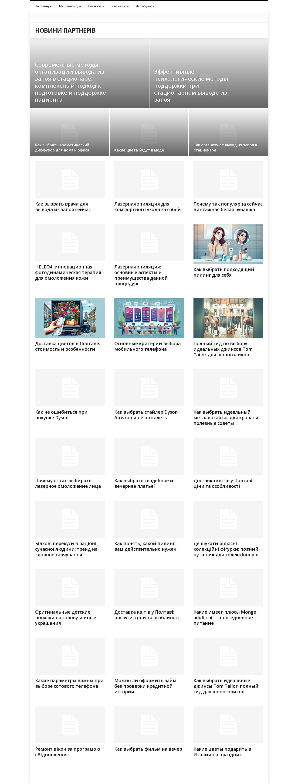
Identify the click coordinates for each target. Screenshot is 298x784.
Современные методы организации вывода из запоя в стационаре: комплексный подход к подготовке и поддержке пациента (70, 82)
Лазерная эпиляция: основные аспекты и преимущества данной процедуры (141, 275)
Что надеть (120, 6)
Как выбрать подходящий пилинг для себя (223, 272)
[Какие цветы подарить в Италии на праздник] (228, 724)
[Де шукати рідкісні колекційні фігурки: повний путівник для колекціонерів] (228, 519)
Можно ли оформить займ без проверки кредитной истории (145, 686)
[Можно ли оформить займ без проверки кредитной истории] (149, 656)
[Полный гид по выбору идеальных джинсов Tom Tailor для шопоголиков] (228, 318)
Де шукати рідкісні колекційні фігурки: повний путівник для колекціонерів (225, 549)
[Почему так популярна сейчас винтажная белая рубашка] (228, 179)
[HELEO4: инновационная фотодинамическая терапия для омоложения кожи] (70, 242)
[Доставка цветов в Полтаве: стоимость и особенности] (70, 318)
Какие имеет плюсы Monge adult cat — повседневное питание (224, 617)
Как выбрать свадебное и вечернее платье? (143, 483)
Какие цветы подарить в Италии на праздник (222, 752)
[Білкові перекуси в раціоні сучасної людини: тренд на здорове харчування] (70, 519)
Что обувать (145, 6)
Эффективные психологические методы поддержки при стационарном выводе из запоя (191, 85)
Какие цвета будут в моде (139, 150)
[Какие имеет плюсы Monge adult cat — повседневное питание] (228, 587)
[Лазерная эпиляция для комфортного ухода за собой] (149, 179)
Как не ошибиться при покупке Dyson (61, 415)
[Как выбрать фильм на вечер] (149, 724)
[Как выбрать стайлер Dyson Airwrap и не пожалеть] (149, 387)
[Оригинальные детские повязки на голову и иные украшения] (70, 587)
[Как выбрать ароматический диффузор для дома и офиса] (69, 134)
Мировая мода (70, 6)
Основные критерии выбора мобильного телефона (147, 346)
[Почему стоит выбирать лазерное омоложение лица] (70, 456)
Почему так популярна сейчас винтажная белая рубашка (227, 207)
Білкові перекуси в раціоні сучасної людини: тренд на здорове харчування (66, 549)
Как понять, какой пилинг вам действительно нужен (145, 546)
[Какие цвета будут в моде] (149, 134)
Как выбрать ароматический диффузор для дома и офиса (62, 147)
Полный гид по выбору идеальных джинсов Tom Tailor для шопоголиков (223, 349)
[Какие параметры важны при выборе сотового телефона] (70, 656)
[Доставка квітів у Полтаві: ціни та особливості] (228, 456)
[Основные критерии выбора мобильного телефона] (149, 318)
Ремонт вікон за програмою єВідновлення (67, 752)
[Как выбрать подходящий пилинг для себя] (228, 244)
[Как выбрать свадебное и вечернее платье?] (149, 456)
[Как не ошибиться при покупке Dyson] (70, 387)
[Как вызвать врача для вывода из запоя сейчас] (70, 179)
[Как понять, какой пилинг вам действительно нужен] (149, 519)
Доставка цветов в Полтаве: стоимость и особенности (67, 346)
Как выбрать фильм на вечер (148, 749)
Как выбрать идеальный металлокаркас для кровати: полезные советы (226, 417)
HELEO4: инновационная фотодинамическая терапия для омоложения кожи (68, 272)
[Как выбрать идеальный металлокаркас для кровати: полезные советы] (228, 387)
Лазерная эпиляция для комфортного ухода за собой (147, 207)
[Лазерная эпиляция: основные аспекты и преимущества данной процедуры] (149, 242)
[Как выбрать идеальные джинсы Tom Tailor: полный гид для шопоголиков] (228, 656)
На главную (43, 6)
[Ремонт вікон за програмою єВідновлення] (70, 724)
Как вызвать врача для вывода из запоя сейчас (63, 207)
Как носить (96, 6)
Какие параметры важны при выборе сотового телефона (69, 683)
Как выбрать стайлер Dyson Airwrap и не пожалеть (146, 415)
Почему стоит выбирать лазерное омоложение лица (68, 483)
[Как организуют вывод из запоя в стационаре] (228, 134)
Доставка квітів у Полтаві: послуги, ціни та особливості (148, 615)
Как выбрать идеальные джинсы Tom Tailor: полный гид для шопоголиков (225, 686)
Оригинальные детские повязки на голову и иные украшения (65, 617)
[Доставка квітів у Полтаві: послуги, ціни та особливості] (149, 587)
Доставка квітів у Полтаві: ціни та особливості (223, 483)
